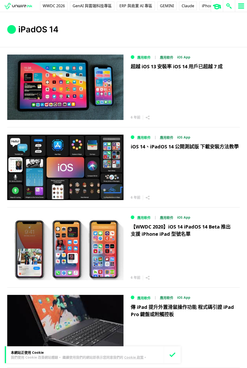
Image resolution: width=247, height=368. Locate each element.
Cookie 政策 (134, 357)
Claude (188, 5)
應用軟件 (144, 57)
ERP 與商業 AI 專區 (135, 5)
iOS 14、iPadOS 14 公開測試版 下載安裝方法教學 (185, 146)
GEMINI (167, 5)
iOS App (183, 57)
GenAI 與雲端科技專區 (92, 5)
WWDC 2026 (54, 5)
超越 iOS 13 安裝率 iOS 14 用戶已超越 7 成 (177, 66)
